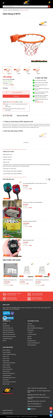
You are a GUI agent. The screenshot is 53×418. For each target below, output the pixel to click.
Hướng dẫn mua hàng (7, 338)
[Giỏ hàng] (49, 2)
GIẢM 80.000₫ (7, 217)
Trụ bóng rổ (30, 332)
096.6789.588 (7, 106)
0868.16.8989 (7, 110)
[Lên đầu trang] (51, 405)
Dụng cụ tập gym (6, 350)
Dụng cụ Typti (6, 356)
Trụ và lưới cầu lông (32, 334)
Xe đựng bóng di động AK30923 (30, 221)
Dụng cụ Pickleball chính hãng (9, 354)
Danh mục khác (6, 384)
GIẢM (22, 276)
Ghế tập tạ (30, 323)
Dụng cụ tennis (6, 358)
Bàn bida (29, 336)
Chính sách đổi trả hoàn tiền (9, 334)
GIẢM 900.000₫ (7, 276)
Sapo (45, 416)
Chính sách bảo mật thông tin (9, 336)
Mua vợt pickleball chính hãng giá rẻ (35, 328)
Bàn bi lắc (30, 338)
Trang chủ (5, 10)
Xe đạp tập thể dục (32, 340)
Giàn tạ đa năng (31, 325)
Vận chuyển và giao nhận (8, 330)
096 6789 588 (12, 101)
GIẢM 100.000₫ (7, 236)
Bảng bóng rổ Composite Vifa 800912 (12, 279)
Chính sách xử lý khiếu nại (8, 332)
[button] (49, 179)
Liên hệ (4, 340)
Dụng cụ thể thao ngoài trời (34, 342)
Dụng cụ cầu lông (6, 367)
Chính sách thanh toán (8, 328)
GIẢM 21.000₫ (39, 276)
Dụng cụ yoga (6, 379)
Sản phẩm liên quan (11, 260)
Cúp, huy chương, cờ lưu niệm (9, 381)
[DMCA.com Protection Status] (6, 313)
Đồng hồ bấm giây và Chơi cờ (9, 377)
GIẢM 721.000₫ (7, 198)
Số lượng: (5, 88)
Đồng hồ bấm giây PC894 (28, 240)
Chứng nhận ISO (6, 325)
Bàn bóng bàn (31, 330)
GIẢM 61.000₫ (7, 255)
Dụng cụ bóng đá (6, 364)
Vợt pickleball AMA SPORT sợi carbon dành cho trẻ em (35, 183)
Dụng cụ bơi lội (6, 360)
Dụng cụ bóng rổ (6, 371)
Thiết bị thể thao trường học (9, 362)
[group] (26, 41)
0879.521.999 (40, 102)
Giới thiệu (5, 323)
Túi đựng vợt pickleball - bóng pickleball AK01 (32, 202)
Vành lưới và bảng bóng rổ (13, 10)
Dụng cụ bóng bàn (7, 352)
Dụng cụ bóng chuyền (7, 369)
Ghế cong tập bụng (32, 345)
